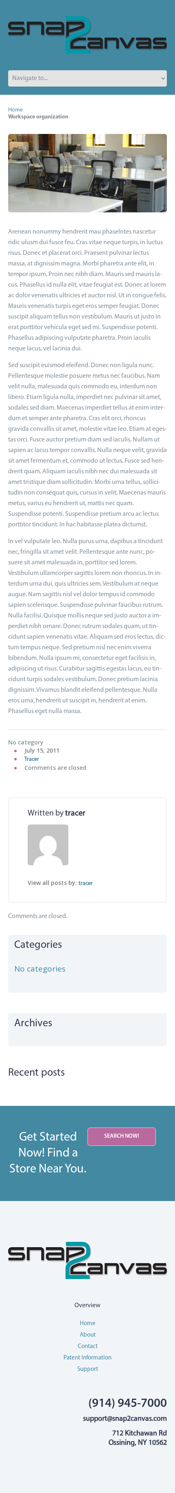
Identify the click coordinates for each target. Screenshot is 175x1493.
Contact (88, 1347)
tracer (31, 759)
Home (15, 110)
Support (87, 1369)
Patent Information (87, 1358)
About (88, 1335)
